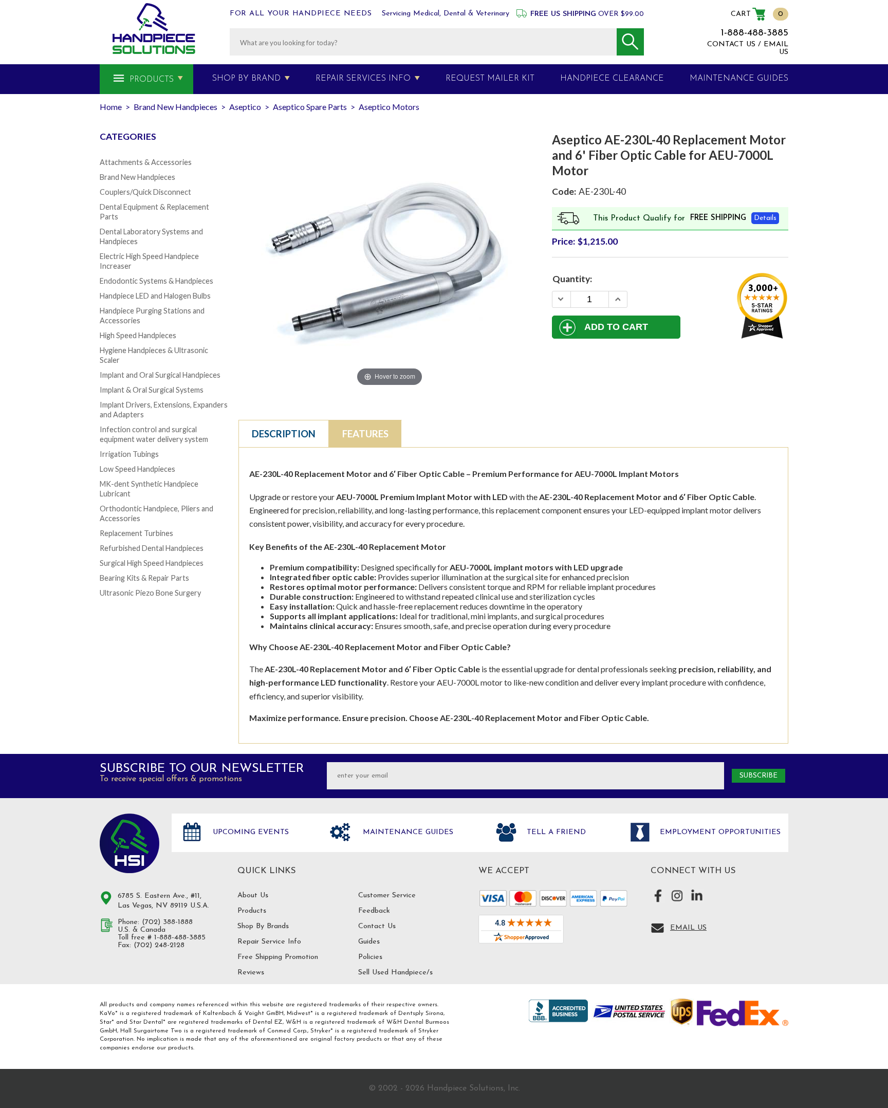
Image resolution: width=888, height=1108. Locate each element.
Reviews (250, 972)
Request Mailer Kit (490, 79)
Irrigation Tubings (129, 454)
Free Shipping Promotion (277, 957)
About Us (252, 895)
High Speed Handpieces (138, 335)
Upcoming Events (249, 833)
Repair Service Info (269, 942)
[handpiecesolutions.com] (154, 28)
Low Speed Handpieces (137, 469)
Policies (370, 957)
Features (365, 433)
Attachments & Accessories (146, 162)
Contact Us (377, 926)
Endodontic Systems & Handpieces (156, 280)
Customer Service (387, 895)
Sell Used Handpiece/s (395, 972)
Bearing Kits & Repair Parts (144, 578)
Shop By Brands (263, 926)
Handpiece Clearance (612, 79)
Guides (369, 942)
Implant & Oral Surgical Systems (151, 389)
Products (152, 80)
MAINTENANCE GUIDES (739, 79)
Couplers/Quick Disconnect (145, 192)
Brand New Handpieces (137, 177)
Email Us (688, 928)
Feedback (374, 911)
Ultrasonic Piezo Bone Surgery (150, 592)
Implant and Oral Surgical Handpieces (160, 375)
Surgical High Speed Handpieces (151, 563)
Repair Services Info (363, 79)
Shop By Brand (246, 79)
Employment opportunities (719, 833)
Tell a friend (555, 833)
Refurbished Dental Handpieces (151, 548)
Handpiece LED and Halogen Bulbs (155, 295)
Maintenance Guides (406, 833)
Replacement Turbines (136, 533)
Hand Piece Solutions (129, 843)
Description (284, 433)
